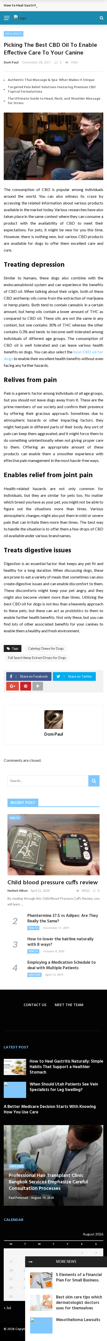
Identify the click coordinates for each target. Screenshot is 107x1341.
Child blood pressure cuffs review (52, 883)
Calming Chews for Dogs (46, 648)
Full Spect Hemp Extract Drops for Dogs (37, 658)
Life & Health (13, 33)
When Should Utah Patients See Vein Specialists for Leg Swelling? (64, 1087)
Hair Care (16, 1166)
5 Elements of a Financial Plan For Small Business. (79, 1278)
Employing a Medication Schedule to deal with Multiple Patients (61, 965)
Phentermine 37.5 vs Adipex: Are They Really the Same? (62, 918)
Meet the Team (69, 1004)
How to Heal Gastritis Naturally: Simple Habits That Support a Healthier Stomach (66, 1067)
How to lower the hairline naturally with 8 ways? (60, 942)
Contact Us (35, 1004)
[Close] (30, 1261)
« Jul (7, 1307)
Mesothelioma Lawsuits (78, 1320)
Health (14, 818)
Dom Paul (11, 62)
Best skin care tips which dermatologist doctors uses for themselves (79, 1303)
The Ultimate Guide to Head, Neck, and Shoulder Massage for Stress (54, 101)
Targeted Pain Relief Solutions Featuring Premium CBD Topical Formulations (52, 89)
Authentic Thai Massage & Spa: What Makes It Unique (51, 80)
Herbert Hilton (17, 891)
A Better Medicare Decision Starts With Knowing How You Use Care (50, 1109)
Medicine (34, 974)
